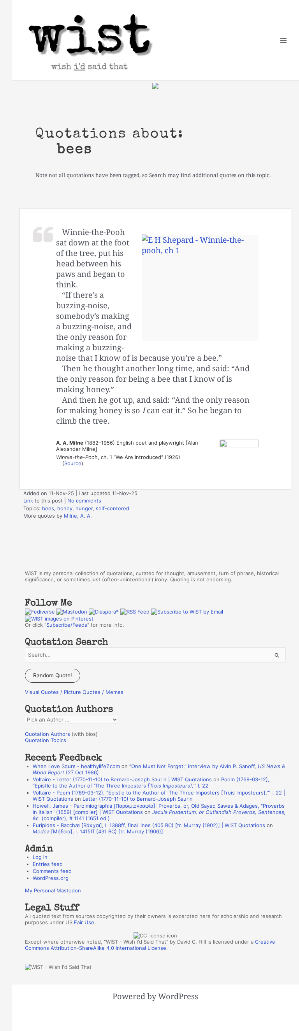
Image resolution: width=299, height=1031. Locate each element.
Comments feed (52, 871)
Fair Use (84, 922)
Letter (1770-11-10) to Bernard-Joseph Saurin (138, 799)
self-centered (112, 508)
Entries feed (48, 864)
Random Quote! (52, 675)
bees (48, 508)
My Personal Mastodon (53, 890)
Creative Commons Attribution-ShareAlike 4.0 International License (150, 945)
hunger (84, 508)
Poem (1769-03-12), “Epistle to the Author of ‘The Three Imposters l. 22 (151, 782)
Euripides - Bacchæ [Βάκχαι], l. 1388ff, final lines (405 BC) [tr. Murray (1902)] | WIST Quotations (149, 825)
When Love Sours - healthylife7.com (76, 766)
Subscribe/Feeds (66, 625)
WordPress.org (51, 878)
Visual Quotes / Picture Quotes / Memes (74, 692)
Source (72, 463)
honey (64, 508)
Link (28, 500)
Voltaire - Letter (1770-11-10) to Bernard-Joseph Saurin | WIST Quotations (122, 779)
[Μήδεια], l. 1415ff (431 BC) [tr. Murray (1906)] (98, 831)
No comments (84, 500)
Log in (40, 857)
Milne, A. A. (78, 516)
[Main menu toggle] (284, 40)
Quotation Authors (47, 734)
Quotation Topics (45, 740)
